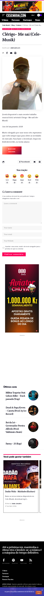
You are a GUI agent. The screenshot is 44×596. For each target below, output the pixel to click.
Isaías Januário (16, 503)
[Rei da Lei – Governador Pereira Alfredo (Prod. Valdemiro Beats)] (33, 427)
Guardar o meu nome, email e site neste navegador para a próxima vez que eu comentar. (22, 248)
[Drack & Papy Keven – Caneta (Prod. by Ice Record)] (33, 410)
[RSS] (30, 560)
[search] (28, 15)
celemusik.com (15, 48)
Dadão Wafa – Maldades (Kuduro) (20, 492)
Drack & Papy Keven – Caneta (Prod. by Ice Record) (16, 410)
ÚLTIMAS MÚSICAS (21, 29)
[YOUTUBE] (21, 560)
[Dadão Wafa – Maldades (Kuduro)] (20, 474)
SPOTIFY (15, 563)
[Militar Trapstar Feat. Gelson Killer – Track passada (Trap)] (33, 395)
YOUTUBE (23, 563)
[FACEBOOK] (3, 560)
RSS (30, 563)
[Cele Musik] (16, 15)
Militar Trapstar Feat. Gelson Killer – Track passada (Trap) (16, 395)
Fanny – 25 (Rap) (13, 443)
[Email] (11, 53)
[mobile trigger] (4, 15)
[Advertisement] (22, 360)
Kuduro (7, 29)
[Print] (15, 53)
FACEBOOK (6, 563)
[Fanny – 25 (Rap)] (33, 443)
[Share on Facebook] (7, 53)
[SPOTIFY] (13, 560)
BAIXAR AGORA (12, 150)
